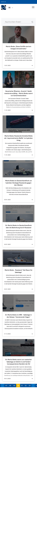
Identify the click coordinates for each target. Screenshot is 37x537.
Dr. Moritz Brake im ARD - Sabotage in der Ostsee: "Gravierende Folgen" (18, 316)
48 (10, 385)
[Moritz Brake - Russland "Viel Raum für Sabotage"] (32, 289)
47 (6, 385)
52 (26, 385)
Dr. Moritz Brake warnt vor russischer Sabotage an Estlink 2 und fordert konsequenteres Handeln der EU (18, 362)
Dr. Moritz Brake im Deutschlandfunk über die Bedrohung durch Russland (18, 226)
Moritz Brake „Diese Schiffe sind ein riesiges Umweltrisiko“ (18, 47)
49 (14, 385)
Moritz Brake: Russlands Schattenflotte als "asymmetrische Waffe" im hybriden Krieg (18, 138)
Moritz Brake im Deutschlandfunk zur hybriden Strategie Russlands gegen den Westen (18, 183)
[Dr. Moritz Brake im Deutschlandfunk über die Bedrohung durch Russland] (32, 244)
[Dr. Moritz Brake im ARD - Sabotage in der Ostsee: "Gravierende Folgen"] (32, 334)
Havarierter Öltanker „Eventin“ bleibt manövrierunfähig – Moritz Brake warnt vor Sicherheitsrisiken (18, 93)
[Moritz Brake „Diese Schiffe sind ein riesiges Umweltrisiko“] (32, 65)
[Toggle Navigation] (33, 7)
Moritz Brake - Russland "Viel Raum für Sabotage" (18, 271)
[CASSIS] (3, 7)
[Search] (32, 22)
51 (22, 385)
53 (29, 385)
